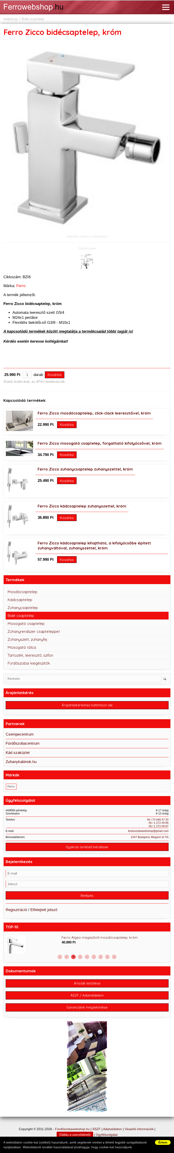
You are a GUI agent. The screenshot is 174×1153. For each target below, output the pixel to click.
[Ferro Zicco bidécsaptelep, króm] (87, 231)
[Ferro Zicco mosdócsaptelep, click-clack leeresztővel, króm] (19, 430)
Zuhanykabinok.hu (21, 762)
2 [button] (66, 957)
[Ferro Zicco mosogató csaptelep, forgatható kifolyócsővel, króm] (19, 455)
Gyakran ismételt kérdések (87, 847)
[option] (87, 944)
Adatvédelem (112, 1129)
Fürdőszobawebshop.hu (72, 1129)
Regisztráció (16, 910)
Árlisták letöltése (87, 983)
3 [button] (73, 957)
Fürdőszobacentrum (22, 743)
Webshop (10, 19)
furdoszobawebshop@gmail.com (148, 831)
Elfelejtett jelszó (43, 910)
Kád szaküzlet (18, 753)
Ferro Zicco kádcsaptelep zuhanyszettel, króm (82, 506)
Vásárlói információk (139, 1129)
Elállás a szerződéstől (74, 1134)
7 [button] (100, 957)
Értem (162, 1142)
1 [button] (60, 957)
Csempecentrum (20, 734)
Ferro (20, 286)
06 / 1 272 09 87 (159, 826)
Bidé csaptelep (33, 19)
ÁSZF (96, 1129)
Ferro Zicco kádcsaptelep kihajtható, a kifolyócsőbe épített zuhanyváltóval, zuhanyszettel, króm (94, 545)
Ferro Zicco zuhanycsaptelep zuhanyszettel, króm (85, 469)
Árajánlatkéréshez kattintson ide (87, 705)
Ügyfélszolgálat (107, 1134)
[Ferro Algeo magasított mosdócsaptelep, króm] (32, 949)
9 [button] (114, 957)
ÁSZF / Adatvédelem (87, 995)
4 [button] (80, 957)
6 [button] (94, 957)
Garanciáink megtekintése (87, 1007)
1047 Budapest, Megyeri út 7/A (150, 837)
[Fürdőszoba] (40, 12)
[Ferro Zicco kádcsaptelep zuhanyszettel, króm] (18, 529)
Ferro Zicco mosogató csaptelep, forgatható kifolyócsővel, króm (100, 443)
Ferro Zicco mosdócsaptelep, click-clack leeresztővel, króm (94, 413)
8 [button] (107, 957)
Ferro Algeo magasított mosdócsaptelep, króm (100, 937)
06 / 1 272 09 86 (159, 822)
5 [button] (87, 957)
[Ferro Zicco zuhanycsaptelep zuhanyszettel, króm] (17, 492)
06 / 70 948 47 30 (158, 819)
